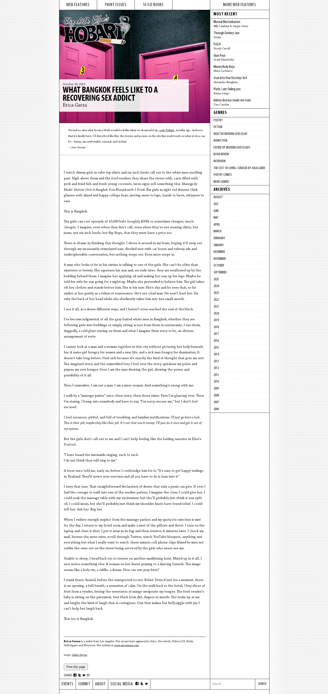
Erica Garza (75, 105)
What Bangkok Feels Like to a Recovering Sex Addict (110, 94)
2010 (216, 382)
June (216, 211)
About (100, 684)
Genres (220, 113)
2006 (216, 409)
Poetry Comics (223, 175)
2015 (216, 348)
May (216, 218)
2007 (216, 402)
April (217, 224)
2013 (216, 361)
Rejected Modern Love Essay (230, 134)
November (220, 259)
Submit (84, 684)
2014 (216, 354)
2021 (216, 306)
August (218, 197)
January (219, 245)
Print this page (75, 667)
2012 (216, 368)
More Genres (221, 182)
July (216, 204)
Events (67, 684)
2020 (216, 313)
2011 (216, 375)
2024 (216, 286)
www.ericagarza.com (126, 645)
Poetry (218, 120)
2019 (216, 320)
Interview (220, 161)
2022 (216, 300)
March (218, 231)
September (220, 272)
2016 (216, 341)
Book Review (221, 154)
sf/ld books (153, 5)
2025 (216, 279)
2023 (216, 293)
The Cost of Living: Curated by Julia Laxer (239, 168)
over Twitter (166, 130)
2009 (216, 388)
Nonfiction (220, 141)
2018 (216, 327)
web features (78, 5)
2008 (216, 395)
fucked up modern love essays (232, 147)
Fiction (218, 127)
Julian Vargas (79, 655)
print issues (116, 5)
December (219, 252)
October (219, 265)
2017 (216, 334)
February (219, 238)
